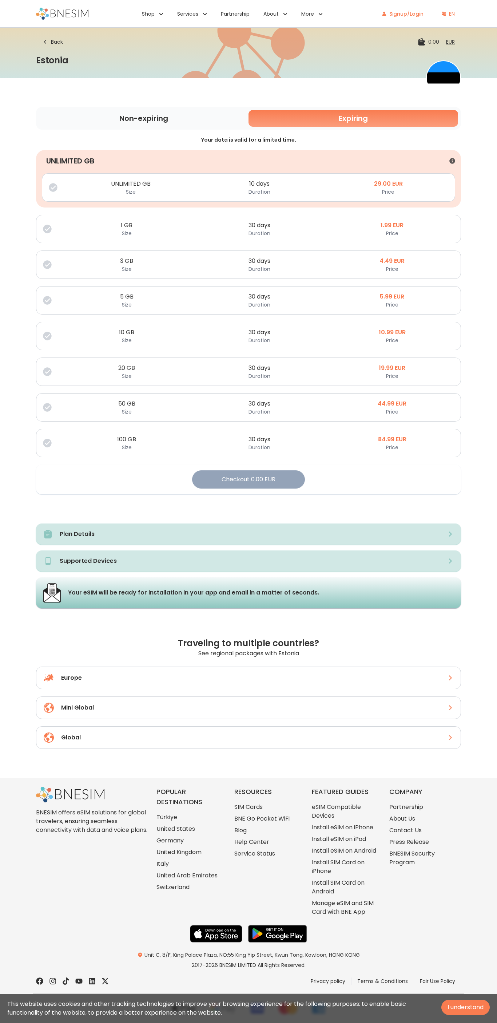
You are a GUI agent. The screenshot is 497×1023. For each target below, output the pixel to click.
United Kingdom (179, 852)
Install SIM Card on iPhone (338, 866)
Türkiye (166, 817)
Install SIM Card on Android (338, 887)
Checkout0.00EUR (248, 479)
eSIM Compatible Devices (336, 811)
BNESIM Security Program (412, 857)
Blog (240, 830)
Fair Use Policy (437, 981)
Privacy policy (328, 981)
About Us (402, 818)
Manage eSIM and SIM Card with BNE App (343, 907)
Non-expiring (143, 118)
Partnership (235, 13)
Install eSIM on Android (344, 850)
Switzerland (173, 887)
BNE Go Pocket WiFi (262, 818)
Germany (170, 840)
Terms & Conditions (382, 981)
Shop (148, 13)
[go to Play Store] (277, 934)
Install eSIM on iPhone (342, 827)
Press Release (409, 842)
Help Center (251, 842)
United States (175, 829)
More (307, 13)
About (271, 13)
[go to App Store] (216, 934)
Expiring (353, 118)
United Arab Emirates (187, 875)
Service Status (254, 853)
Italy (162, 864)
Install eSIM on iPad (339, 839)
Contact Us (405, 830)
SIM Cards (248, 807)
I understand (466, 1007)
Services (187, 13)
